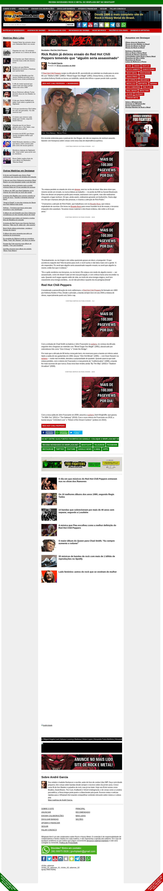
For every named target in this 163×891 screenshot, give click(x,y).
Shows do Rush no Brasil (135, 47)
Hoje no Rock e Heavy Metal (136, 53)
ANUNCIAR (23, 9)
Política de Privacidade (68, 843)
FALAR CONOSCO (118, 9)
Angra (137, 66)
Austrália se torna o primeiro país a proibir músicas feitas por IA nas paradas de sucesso (19, 186)
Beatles (145, 66)
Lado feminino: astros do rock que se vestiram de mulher (88, 572)
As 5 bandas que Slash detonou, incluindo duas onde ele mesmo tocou (24, 60)
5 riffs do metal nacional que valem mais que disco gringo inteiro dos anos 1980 (23, 85)
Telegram (99, 445)
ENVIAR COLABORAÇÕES (42, 9)
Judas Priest (132, 76)
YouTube (71, 449)
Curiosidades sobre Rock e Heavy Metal (140, 56)
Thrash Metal (133, 98)
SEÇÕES (118, 30)
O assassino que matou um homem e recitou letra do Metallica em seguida (19, 219)
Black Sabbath (133, 69)
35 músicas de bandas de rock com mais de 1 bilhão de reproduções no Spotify (87, 557)
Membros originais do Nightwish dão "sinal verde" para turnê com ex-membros (24, 152)
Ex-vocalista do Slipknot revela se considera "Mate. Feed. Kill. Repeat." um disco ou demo (19, 239)
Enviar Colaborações (133, 105)
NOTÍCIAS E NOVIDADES (13, 30)
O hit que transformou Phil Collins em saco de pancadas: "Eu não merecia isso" (24, 110)
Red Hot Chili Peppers (59, 50)
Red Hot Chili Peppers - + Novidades (60, 83)
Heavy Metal (132, 73)
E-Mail (97, 449)
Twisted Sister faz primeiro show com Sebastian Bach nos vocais (24, 43)
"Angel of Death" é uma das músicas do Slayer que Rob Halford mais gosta (19, 203)
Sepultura (144, 91)
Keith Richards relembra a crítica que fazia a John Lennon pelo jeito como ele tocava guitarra (24, 143)
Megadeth (144, 80)
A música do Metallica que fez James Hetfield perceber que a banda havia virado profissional (23, 77)
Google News (85, 449)
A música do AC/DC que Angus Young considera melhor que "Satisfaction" (23, 135)
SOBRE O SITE (9, 9)
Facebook (112, 445)
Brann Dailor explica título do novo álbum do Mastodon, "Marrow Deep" (23, 160)
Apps (105, 449)
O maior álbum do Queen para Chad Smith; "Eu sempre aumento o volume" (87, 542)
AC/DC (129, 66)
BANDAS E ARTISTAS (140, 30)
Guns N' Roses (148, 69)
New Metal (142, 83)
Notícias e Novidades (133, 51)
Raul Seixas (132, 91)
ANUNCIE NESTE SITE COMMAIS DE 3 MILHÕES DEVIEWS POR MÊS (155, 882)
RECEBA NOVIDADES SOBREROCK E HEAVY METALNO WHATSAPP (8, 882)
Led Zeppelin (132, 80)
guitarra (94, 344)
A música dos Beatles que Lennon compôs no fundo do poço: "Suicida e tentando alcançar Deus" (19, 197)
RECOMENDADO (83, 812)
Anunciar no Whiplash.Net (135, 104)
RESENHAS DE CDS (57, 30)
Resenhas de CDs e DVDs (135, 58)
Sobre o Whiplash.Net (133, 102)
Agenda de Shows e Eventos (136, 54)
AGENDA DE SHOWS (36, 30)
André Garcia (56, 63)
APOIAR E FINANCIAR (87, 9)
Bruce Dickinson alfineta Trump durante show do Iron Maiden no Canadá (24, 94)
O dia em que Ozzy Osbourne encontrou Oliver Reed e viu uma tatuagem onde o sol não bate (19, 181)
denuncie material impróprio (98, 841)
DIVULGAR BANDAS (66, 9)
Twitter (60, 449)
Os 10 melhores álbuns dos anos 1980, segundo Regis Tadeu (86, 495)
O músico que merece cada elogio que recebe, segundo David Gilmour (22, 118)
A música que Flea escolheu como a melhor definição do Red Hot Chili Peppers (87, 526)
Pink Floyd (147, 87)
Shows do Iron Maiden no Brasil (137, 44)
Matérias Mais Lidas (13, 38)
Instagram (47, 449)
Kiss (142, 76)
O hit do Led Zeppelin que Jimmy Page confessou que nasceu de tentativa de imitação (19, 176)
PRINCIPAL (80, 809)
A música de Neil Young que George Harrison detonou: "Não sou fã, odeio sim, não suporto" (19, 224)
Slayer (130, 94)
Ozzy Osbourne (133, 87)
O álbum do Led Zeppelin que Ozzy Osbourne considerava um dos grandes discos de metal (19, 213)
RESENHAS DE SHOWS (79, 30)
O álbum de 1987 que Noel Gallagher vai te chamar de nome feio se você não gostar (18, 191)
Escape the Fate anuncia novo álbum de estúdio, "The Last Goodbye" (17, 244)
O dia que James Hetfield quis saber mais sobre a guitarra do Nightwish (23, 102)
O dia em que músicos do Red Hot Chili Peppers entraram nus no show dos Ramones (88, 480)
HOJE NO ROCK (99, 30)
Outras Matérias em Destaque (18, 170)
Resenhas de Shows (133, 60)
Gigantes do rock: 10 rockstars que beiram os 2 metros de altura (24, 51)
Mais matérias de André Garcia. (60, 800)
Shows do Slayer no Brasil (135, 46)
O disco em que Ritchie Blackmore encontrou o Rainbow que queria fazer (24, 69)
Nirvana (153, 83)
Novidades (45, 50)
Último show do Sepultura (135, 42)
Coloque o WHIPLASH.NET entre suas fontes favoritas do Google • (85, 439)
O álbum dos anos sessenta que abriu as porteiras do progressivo (17, 234)
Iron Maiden (145, 73)
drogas (77, 189)
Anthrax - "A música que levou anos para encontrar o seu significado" (17, 208)
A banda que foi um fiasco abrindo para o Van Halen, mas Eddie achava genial (23, 127)
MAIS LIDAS (81, 816)
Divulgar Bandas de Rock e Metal (137, 107)
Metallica (131, 83)
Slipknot (139, 94)
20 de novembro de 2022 (66, 66)
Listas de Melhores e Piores (135, 62)
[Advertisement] (60, 237)
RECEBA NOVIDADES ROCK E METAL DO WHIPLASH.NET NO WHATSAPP (82, 2)
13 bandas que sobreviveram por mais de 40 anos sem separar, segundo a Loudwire (86, 511)
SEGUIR (103, 9)
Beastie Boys (95, 204)
